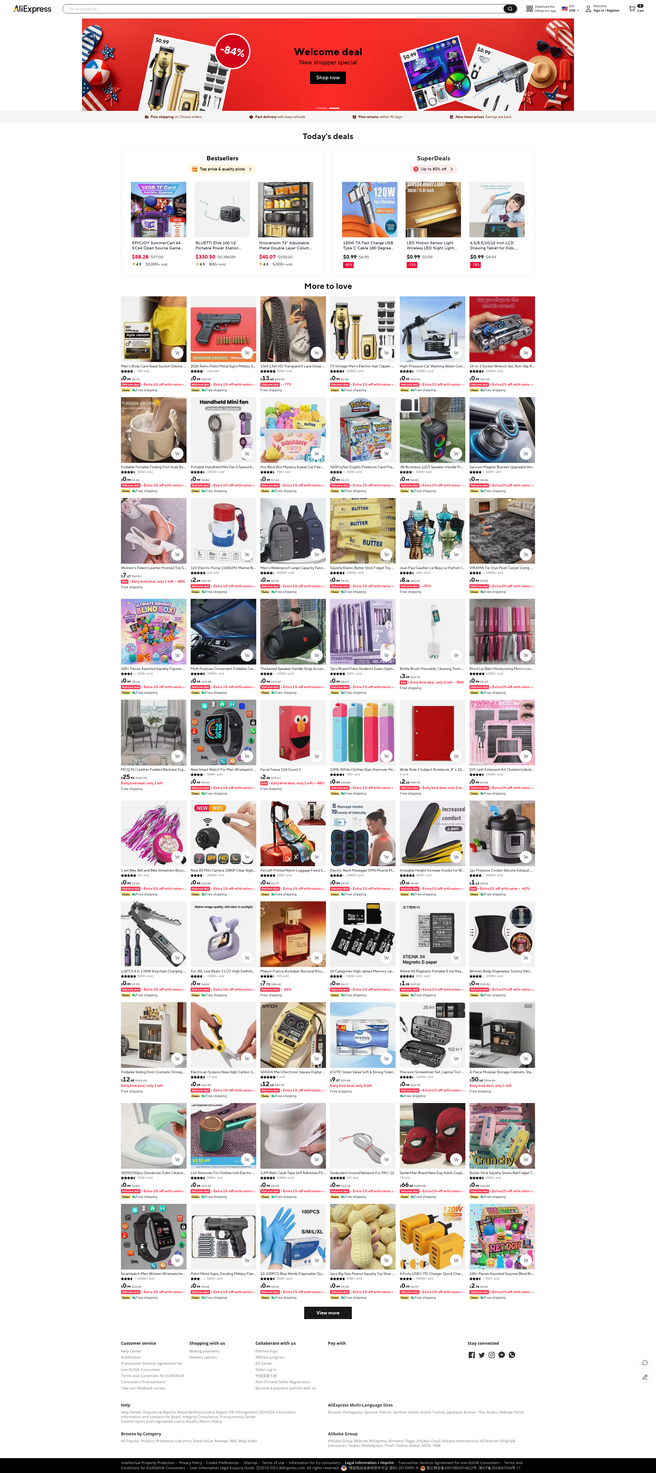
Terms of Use (273, 1462)
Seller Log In (265, 1369)
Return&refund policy (196, 1412)
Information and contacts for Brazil (151, 1416)
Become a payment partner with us (285, 1388)
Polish (519, 1412)
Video (252, 1440)
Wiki (233, 1440)
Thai (481, 1412)
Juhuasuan (337, 1445)
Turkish (438, 1412)
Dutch (426, 1412)
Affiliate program (269, 1357)
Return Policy (210, 1421)
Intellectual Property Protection (148, 1462)
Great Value (203, 1440)
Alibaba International (460, 1440)
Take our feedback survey (143, 1388)
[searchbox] (285, 8)
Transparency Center (238, 1416)
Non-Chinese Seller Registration (282, 1381)
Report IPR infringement (237, 1412)
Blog (242, 1440)
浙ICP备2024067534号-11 (500, 1467)
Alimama (396, 1440)
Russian (335, 1412)
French (385, 1412)
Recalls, (192, 1421)
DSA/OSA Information (277, 1412)
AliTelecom (489, 1440)
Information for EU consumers (315, 1462)
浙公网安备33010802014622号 (451, 1467)
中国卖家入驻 (266, 1375)
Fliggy (410, 1440)
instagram (492, 1355)
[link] (158, 224)
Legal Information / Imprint (369, 1462)
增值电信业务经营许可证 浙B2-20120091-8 (383, 1467)
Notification (131, 1357)
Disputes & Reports (159, 1412)
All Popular (130, 1440)
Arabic (492, 1412)
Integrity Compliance (200, 1416)
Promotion (165, 1440)
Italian (413, 1412)
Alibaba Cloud (428, 1440)
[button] (510, 9)
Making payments (204, 1351)
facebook (472, 1355)
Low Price (183, 1440)
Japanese (454, 1412)
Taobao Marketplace (365, 1445)
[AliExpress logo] (32, 9)
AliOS (426, 1445)
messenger (502, 1355)
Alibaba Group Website (348, 1440)
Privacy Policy (190, 1462)
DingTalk (507, 1440)
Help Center (131, 1351)
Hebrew (505, 1412)
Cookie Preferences (222, 1462)
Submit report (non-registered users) (152, 1421)
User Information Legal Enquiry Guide (222, 1467)
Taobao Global (407, 1445)
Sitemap (250, 1462)
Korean (470, 1412)
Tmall (389, 1445)
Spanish (371, 1412)
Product (148, 1440)
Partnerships (266, 1351)
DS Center (264, 1363)
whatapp (512, 1355)
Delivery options (203, 1357)
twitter (482, 1355)
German (400, 1412)
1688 (436, 1445)
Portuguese (353, 1412)
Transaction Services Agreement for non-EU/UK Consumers (449, 1462)
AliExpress (378, 1440)
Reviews (221, 1440)
